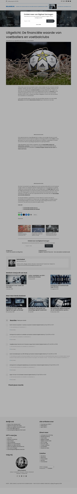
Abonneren (50, 21)
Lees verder (38, 24)
